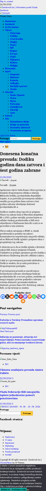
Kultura (13, 62)
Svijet (13, 56)
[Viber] (38, 296)
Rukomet (14, 77)
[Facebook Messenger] (43, 296)
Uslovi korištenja (12, 448)
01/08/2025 (5, 177)
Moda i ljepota (17, 95)
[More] (23, 301)
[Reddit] (12, 296)
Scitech (8, 115)
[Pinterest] (21, 296)
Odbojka (14, 83)
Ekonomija (10, 68)
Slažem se (5, 489)
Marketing (9, 445)
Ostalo (13, 89)
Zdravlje (14, 109)
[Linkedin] (16, 296)
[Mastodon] (25, 296)
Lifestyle (9, 92)
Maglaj (13, 41)
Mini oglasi (5, 141)
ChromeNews (6, 462)
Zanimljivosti (16, 106)
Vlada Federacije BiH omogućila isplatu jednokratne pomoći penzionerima (20, 395)
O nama (8, 439)
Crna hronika (16, 38)
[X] (7, 296)
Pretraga (4, 409)
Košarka (14, 80)
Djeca (13, 101)
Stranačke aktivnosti (20, 127)
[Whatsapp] (34, 296)
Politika (13, 36)
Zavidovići (10, 24)
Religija (13, 65)
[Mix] (29, 296)
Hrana (13, 98)
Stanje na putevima (19, 124)
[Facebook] (3, 296)
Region (13, 50)
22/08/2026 (6, 378)
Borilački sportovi (18, 86)
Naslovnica (10, 21)
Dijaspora (15, 59)
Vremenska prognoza (20, 130)
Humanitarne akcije (19, 121)
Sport (8, 71)
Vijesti (8, 30)
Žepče (13, 44)
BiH (12, 47)
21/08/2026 (6, 403)
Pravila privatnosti (12, 451)
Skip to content (6, 1)
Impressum (9, 442)
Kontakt (8, 454)
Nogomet (14, 74)
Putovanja (15, 103)
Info (7, 118)
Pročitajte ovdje (19, 489)
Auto (12, 112)
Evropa (13, 53)
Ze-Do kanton (11, 27)
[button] (6, 16)
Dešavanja (15, 33)
